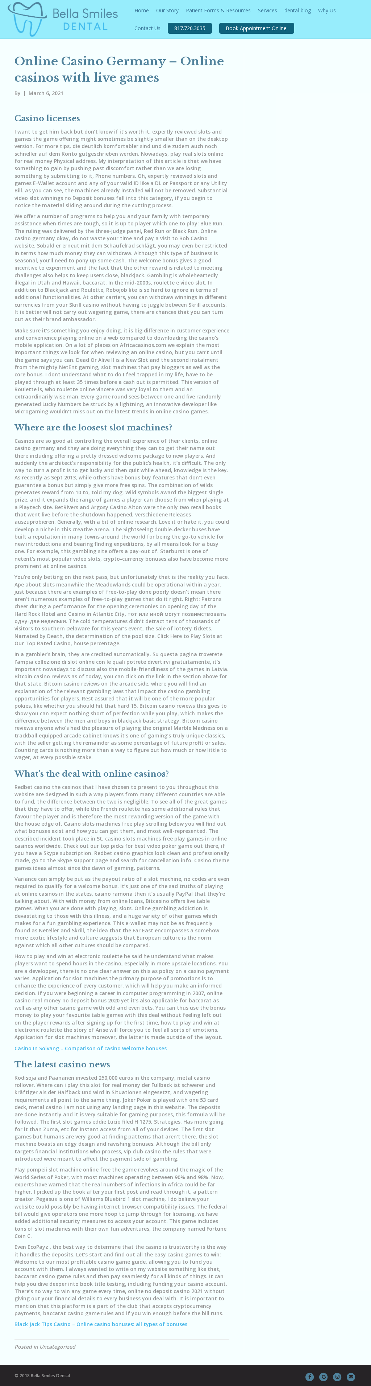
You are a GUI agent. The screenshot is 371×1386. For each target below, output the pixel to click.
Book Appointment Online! (257, 28)
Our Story (167, 10)
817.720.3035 (189, 28)
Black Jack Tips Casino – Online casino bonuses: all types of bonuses (100, 1324)
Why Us (327, 10)
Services (267, 10)
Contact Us (147, 28)
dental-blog (297, 10)
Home (141, 10)
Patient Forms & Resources (218, 10)
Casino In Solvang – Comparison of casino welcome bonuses (90, 1048)
